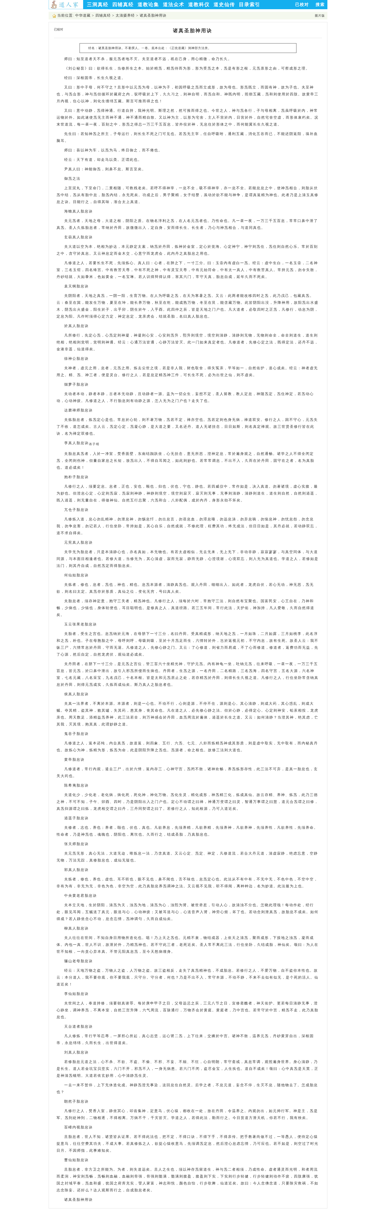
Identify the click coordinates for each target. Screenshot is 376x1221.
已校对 (302, 4)
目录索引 (249, 4)
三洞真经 (97, 4)
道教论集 (148, 4)
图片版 (320, 15)
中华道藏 (83, 15)
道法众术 (173, 4)
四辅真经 (123, 4)
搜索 (320, 4)
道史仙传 (224, 4)
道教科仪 (199, 4)
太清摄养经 (125, 15)
